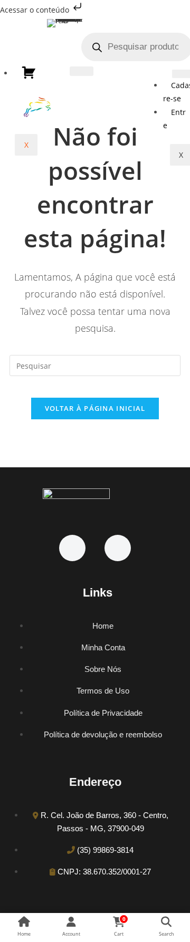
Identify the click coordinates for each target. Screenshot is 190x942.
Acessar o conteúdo (35, 10)
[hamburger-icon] (81, 71)
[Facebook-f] (72, 548)
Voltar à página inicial (95, 408)
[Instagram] (117, 548)
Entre (174, 118)
